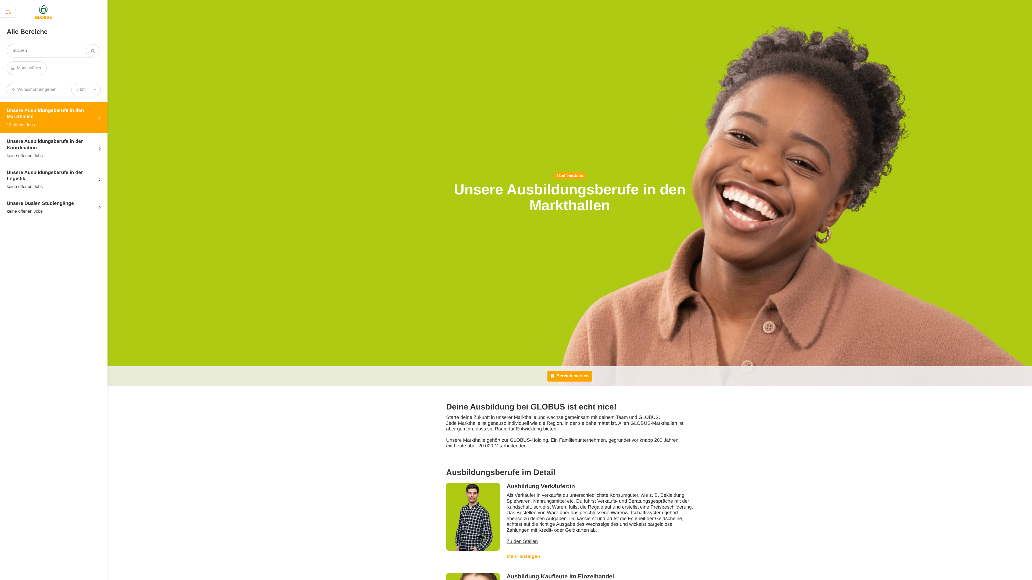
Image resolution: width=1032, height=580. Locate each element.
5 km (81, 89)
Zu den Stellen (522, 541)
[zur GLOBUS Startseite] (43, 12)
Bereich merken (572, 376)
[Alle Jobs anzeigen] (8, 12)
